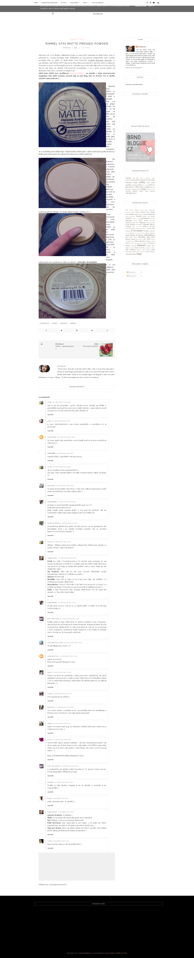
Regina (145, 243)
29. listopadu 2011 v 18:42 (66, 437)
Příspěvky (132, 272)
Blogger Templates (116, 953)
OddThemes (84, 953)
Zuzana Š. (50, 707)
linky (153, 180)
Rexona (133, 245)
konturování (129, 180)
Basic (141, 214)
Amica (146, 210)
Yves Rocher (131, 254)
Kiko (153, 228)
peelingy (134, 185)
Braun (144, 216)
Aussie (148, 212)
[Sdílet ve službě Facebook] (46, 330)
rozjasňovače (136, 189)
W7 (138, 251)
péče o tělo (134, 187)
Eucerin (153, 222)
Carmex (152, 216)
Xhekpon (152, 251)
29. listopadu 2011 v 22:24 (68, 656)
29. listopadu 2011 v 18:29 (62, 402)
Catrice (129, 218)
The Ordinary (131, 250)
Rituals (149, 245)
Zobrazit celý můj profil (134, 68)
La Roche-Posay (139, 233)
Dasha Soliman (53, 523)
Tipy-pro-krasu (53, 619)
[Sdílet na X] (61, 330)
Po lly (49, 739)
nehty (142, 182)
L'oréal (145, 231)
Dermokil (152, 218)
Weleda (142, 251)
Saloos (128, 248)
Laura (49, 841)
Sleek (142, 248)
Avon (153, 212)
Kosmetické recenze (50, 2)
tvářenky (128, 191)
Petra (49, 402)
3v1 (127, 210)
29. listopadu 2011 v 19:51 (67, 558)
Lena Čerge (51, 437)
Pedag (153, 241)
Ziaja (139, 253)
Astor (137, 212)
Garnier (128, 226)
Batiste (145, 214)
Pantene (148, 241)
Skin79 (132, 248)
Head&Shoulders (130, 228)
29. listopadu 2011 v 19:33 (62, 542)
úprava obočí (138, 191)
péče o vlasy (144, 187)
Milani (148, 237)
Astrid (142, 212)
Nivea (137, 241)
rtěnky (143, 189)
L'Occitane (137, 230)
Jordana (149, 228)
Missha (133, 239)
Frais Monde (130, 224)
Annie (49, 723)
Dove (135, 220)
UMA (143, 249)
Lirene (147, 233)
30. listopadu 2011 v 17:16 (61, 723)
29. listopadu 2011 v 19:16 (68, 523)
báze (141, 178)
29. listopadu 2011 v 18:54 (65, 485)
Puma (132, 243)
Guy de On (137, 226)
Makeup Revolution (136, 235)
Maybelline (142, 237)
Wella (146, 251)
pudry (81, 39)
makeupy (129, 182)
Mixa (137, 239)
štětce (135, 193)
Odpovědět (50, 414)
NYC (144, 239)
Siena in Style (52, 656)
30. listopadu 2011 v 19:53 (69, 766)
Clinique (134, 218)
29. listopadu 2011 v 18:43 (65, 453)
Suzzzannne (52, 502)
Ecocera (152, 220)
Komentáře (132, 276)
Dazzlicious (52, 558)
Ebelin (146, 220)
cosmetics (73, 39)
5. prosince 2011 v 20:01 (61, 841)
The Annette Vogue (55, 642)
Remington (151, 243)
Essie (148, 222)
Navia (133, 241)
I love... (144, 228)
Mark (127, 237)
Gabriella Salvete (149, 224)
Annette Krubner (77, 73)
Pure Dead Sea (139, 243)
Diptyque (129, 220)
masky (135, 182)
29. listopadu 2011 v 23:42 (62, 693)
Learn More (140, 6)
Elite (137, 222)
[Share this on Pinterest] (76, 330)
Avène (127, 214)
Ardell (133, 212)
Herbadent (138, 228)
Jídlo (85, 2)
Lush (127, 235)
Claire (49, 693)
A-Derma (131, 210)
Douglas (50, 377)
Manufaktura (149, 235)
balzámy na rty (132, 178)
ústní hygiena (150, 191)
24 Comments (85, 47)
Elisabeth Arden (131, 222)
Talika (153, 248)
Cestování (74, 2)
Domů (36, 2)
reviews (64, 323)
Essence (143, 222)
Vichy (153, 250)
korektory (137, 180)
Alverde (141, 210)
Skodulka (51, 485)
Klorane (128, 231)
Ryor (153, 245)
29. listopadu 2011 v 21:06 (73, 642)
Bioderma (151, 214)
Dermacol (145, 218)
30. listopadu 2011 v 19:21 (62, 739)
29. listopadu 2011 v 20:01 (66, 602)
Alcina (136, 210)
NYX (148, 239)
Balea (132, 214)
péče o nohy (145, 185)
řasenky (129, 193)
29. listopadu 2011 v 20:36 (69, 619)
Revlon (128, 246)
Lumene (152, 233)
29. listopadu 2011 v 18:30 (61, 421)
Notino (142, 241)
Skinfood (137, 248)
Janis (49, 421)
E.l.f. (140, 220)
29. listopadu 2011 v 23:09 (61, 672)
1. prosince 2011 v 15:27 (60, 798)
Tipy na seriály (98, 2)
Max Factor (133, 237)
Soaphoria (148, 248)
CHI (148, 216)
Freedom (139, 224)
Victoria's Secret (131, 251)
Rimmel (73, 323)
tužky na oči (151, 189)
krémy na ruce (146, 180)
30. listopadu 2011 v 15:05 (64, 707)
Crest (139, 218)
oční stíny (151, 182)
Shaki (49, 672)
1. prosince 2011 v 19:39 (66, 812)
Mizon (141, 239)
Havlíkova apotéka (148, 226)
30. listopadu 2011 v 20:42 (63, 782)
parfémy (128, 185)
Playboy (128, 243)
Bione (127, 216)
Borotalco (132, 216)
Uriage (148, 249)
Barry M (137, 214)
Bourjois (139, 216)
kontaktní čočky (150, 178)
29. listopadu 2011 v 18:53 (62, 467)
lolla (49, 798)
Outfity (64, 2)
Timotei (139, 249)
